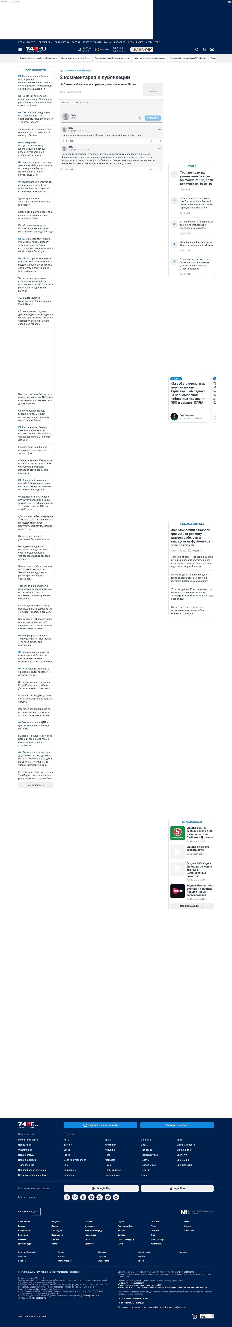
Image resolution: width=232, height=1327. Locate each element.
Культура (110, 1149)
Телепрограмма (92, 42)
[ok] (83, 1197)
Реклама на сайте (28, 1139)
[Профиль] (212, 49)
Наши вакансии (27, 1159)
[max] (91, 1197)
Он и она (146, 1139)
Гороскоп (120, 42)
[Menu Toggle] (20, 49)
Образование (112, 1175)
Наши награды (26, 1154)
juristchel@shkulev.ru (90, 1296)
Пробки (102, 49)
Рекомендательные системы (131, 1303)
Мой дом (110, 1159)
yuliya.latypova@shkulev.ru (182, 1272)
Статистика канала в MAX (32, 1175)
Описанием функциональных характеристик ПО (139, 1285)
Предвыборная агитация (32, 1170)
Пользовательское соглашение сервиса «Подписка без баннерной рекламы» (152, 1307)
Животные (70, 1170)
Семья (144, 1175)
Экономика (183, 1159)
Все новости (35, 70)
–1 (159, 169)
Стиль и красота (186, 1144)
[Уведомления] (204, 49)
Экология (182, 1154)
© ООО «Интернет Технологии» (33, 1316)
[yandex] (116, 1197)
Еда (66, 1165)
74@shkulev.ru (52, 1293)
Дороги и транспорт (75, 1159)
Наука (108, 1165)
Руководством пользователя (131, 1283)
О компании (25, 1149)
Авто (66, 1139)
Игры (149, 42)
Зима (108, 1139)
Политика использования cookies (133, 1298)
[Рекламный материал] (141, 49)
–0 (159, 141)
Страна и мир (184, 1149)
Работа (145, 1159)
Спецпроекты (184, 1165)
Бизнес (68, 1144)
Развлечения (148, 1165)
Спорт (180, 1139)
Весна (67, 1149)
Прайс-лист (24, 1144)
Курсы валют (135, 42)
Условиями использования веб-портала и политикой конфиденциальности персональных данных (162, 1287)
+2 (151, 169)
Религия (145, 1170)
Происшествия (149, 1154)
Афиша (108, 42)
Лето (107, 1154)
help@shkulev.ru (39, 1298)
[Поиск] (197, 49)
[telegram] (67, 1197)
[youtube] (108, 1197)
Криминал (110, 1144)
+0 (151, 141)
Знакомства (62, 42)
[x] (99, 1197)
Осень (144, 1144)
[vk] (75, 1197)
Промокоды (45, 42)
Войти (73, 118)
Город (67, 1154)
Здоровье (69, 1175)
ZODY (157, 42)
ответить (68, 141)
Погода (76, 42)
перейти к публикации (78, 71)
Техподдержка (26, 1165)
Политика (146, 1149)
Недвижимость (27, 42)
